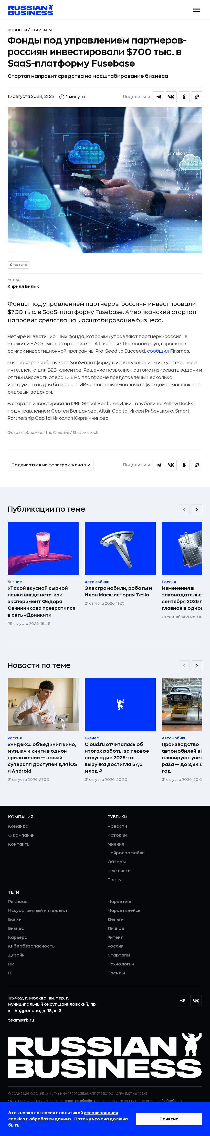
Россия (115, 946)
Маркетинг (120, 902)
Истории (117, 835)
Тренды (116, 973)
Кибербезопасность (31, 946)
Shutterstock (85, 432)
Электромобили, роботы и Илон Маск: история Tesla (118, 591)
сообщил (158, 351)
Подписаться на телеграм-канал (49, 465)
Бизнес (16, 929)
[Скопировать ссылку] (197, 96)
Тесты (115, 880)
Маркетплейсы (124, 911)
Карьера (17, 937)
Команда (18, 826)
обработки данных (50, 1119)
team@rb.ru (21, 1020)
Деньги (115, 920)
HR (11, 964)
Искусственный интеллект (38, 911)
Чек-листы (119, 871)
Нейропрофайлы (126, 853)
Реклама (18, 902)
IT (10, 973)
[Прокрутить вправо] (197, 509)
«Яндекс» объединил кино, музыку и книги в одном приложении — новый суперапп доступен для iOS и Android (42, 757)
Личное (116, 929)
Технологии (121, 964)
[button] (196, 10)
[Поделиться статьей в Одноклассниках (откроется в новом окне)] (184, 96)
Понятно (169, 1119)
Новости (18, 30)
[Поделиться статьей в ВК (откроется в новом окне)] (171, 96)
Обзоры (117, 862)
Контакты (19, 844)
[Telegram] (182, 1000)
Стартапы (41, 30)
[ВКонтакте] (196, 1000)
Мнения (116, 844)
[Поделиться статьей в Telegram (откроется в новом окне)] (158, 96)
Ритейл (115, 937)
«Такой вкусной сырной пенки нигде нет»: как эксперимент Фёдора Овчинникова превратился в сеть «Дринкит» (41, 601)
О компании (21, 835)
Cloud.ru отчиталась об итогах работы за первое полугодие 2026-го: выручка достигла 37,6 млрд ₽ (117, 757)
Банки (15, 920)
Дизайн (16, 955)
